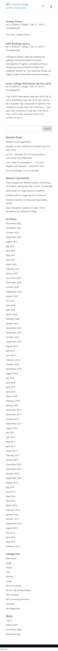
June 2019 (10, 355)
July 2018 (10, 378)
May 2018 (10, 387)
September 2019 (14, 341)
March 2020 (11, 314)
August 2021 (12, 241)
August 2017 (12, 428)
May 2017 (10, 441)
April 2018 (10, 391)
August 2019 (12, 346)
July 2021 (10, 246)
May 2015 (10, 541)
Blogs (8, 563)
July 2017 (10, 432)
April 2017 (10, 446)
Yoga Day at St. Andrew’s (33, 190)
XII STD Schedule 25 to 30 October (22, 170)
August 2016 (12, 482)
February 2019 (13, 360)
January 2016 (12, 514)
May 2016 (10, 496)
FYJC (8, 572)
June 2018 (10, 382)
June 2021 (10, 250)
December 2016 (13, 464)
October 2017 (12, 419)
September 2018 (14, 369)
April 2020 (10, 309)
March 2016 (11, 505)
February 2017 (13, 455)
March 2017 (11, 450)
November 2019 (13, 332)
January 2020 (12, 323)
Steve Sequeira (13, 182)
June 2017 (10, 437)
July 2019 (10, 350)
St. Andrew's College (18, 24)
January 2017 (12, 459)
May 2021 (10, 255)
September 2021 (14, 237)
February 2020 (13, 318)
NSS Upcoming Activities (17, 599)
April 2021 (10, 259)
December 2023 (13, 223)
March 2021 (11, 264)
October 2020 (12, 287)
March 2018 (11, 396)
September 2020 (14, 291)
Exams (9, 567)
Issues (9, 581)
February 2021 (13, 269)
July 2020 (10, 300)
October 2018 (12, 364)
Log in (9, 620)
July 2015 (10, 532)
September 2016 (14, 478)
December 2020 (13, 278)
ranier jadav (11, 190)
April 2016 (10, 500)
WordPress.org (13, 634)
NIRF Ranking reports (18, 43)
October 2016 (12, 473)
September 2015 (14, 523)
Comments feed (13, 629)
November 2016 (13, 469)
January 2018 (12, 405)
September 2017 (14, 423)
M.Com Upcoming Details (18, 590)
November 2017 (13, 414)
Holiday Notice (14, 21)
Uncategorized (13, 28)
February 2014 (13, 546)
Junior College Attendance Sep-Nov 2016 (28, 83)
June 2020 (10, 305)
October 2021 (12, 232)
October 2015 (12, 519)
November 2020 (13, 282)
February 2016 (13, 510)
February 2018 (13, 400)
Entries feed (11, 625)
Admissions (11, 558)
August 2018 (12, 373)
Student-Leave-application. (18, 141)
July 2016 (10, 487)
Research (10, 603)
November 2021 (13, 227)
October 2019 (12, 337)
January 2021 (12, 273)
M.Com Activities (14, 585)
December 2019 (13, 328)
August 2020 (12, 296)
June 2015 (10, 537)
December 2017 (13, 409)
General (9, 576)
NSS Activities (12, 594)
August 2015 (12, 528)
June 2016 (10, 491)
